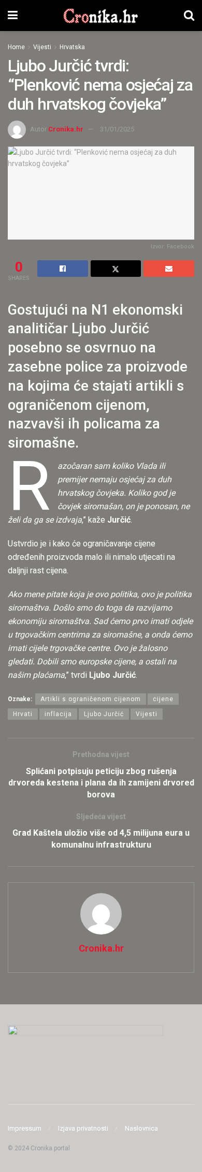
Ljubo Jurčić (104, 714)
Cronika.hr (65, 129)
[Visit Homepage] (100, 15)
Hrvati (23, 714)
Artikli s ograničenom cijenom (90, 699)
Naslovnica (141, 1128)
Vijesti (42, 47)
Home (16, 47)
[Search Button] (189, 15)
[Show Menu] (13, 15)
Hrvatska (72, 47)
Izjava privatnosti (83, 1128)
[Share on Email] (168, 268)
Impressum (24, 1128)
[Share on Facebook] (62, 268)
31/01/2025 (117, 129)
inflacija (58, 714)
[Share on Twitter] (116, 268)
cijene (163, 699)
